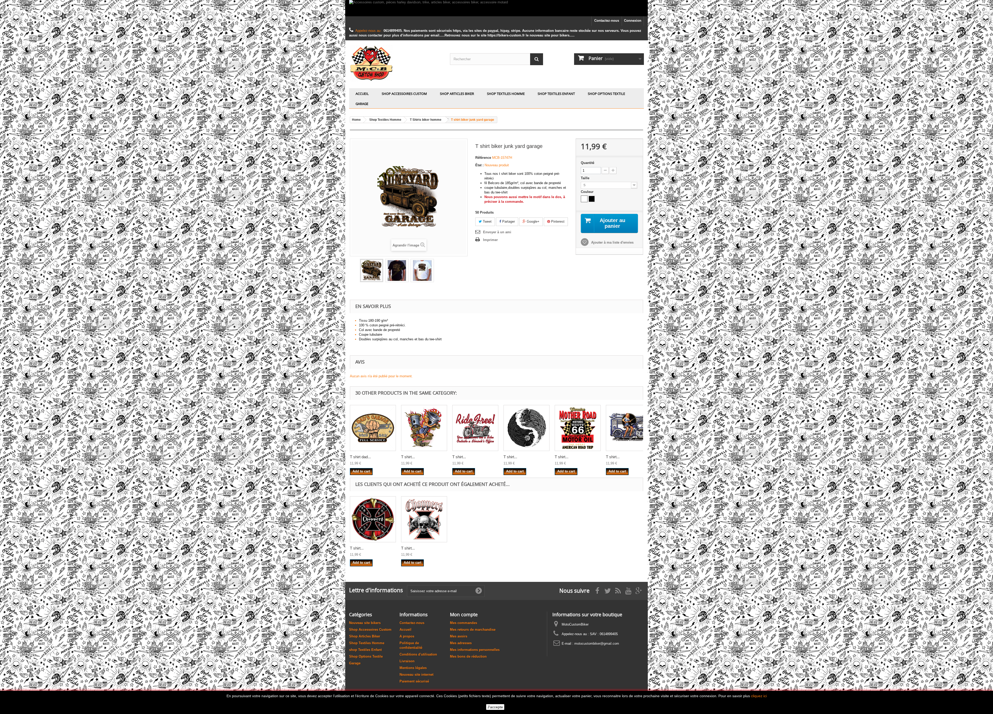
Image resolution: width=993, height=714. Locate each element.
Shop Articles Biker (457, 93)
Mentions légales (413, 668)
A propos (407, 636)
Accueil (362, 93)
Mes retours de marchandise (472, 630)
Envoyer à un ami (497, 232)
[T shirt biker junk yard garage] (371, 270)
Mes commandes (463, 623)
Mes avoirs (458, 636)
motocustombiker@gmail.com (596, 643)
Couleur (588, 192)
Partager (508, 221)
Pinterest (557, 221)
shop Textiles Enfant (556, 93)
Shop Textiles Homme (506, 93)
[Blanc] (584, 199)
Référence (483, 158)
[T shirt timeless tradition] (629, 428)
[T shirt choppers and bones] (373, 519)
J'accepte (495, 707)
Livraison (407, 661)
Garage (362, 103)
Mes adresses (461, 643)
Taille (585, 178)
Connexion (632, 20)
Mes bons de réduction (468, 656)
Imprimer (490, 240)
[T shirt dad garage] (373, 428)
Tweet (487, 221)
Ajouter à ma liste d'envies (612, 242)
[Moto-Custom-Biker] (395, 63)
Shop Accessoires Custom (404, 93)
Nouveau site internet (416, 675)
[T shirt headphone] (526, 428)
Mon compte (464, 614)
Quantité (587, 163)
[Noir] (592, 199)
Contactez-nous (606, 20)
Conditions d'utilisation (418, 654)
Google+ (532, 221)
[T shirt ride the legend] (424, 428)
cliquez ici (759, 696)
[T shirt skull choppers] (424, 519)
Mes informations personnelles (475, 650)
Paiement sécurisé (414, 681)
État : (479, 165)
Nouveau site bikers (365, 623)
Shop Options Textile (606, 93)
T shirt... (408, 457)
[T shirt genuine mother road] (578, 428)
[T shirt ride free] (475, 428)
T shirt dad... (360, 457)
